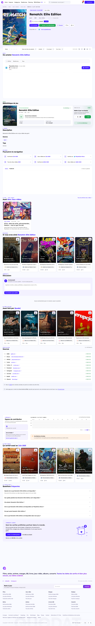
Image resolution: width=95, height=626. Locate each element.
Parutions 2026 (52, 604)
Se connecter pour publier (11, 292)
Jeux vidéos (47, 10)
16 (28, 269)
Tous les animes (29, 608)
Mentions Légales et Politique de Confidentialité (14, 617)
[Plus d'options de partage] (90, 49)
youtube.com (15, 373)
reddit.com (13, 376)
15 (60, 269)
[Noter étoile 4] (15, 49)
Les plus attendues (7, 606)
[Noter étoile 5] (17, 49)
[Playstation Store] (39, 29)
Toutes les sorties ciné (8, 598)
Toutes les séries (6, 608)
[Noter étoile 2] (11, 49)
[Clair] (88, 623)
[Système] (85, 622)
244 (43, 269)
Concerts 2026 (74, 604)
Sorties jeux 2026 (30, 594)
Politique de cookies (31, 617)
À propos (5, 615)
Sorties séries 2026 (7, 604)
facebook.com (16, 368)
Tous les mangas (52, 598)
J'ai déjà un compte (27, 534)
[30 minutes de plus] (82, 116)
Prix (27, 615)
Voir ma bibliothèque (83, 123)
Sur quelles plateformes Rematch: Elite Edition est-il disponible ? (22, 497)
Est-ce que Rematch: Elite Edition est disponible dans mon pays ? (22, 515)
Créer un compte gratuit (13, 534)
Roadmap (23, 615)
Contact (47, 615)
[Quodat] (4, 568)
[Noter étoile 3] (13, 49)
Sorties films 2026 (7, 594)
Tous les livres (51, 608)
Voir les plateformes (46, 29)
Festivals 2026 (74, 606)
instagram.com (16, 370)
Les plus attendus (7, 596)
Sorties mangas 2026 (53, 594)
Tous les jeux (29, 598)
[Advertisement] (47, 84)
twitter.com (16, 365)
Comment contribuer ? (13, 615)
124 (47, 269)
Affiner (9, 61)
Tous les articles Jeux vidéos (84, 197)
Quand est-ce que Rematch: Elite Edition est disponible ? (20, 491)
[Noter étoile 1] (9, 49)
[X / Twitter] (79, 49)
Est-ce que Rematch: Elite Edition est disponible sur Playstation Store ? (24, 506)
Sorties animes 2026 (30, 606)
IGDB (10, 384)
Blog (38, 615)
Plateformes (16, 61)
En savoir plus (61, 389)
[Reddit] (87, 49)
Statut (39, 617)
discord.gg (14, 379)
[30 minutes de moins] (75, 116)
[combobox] (59, 2)
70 (82, 269)
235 (24, 269)
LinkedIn (7, 581)
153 (79, 269)
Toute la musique (75, 598)
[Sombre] (91, 623)
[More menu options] (44, 2)
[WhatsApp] (84, 49)
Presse (42, 615)
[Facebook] (82, 49)
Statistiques (33, 615)
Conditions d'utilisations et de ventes (71, 615)
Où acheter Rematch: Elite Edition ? (14, 502)
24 (64, 269)
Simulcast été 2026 (30, 604)
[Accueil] (2, 2)
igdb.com (13, 353)
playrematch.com (16, 359)
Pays (23, 61)
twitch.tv (13, 362)
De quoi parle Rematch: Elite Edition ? (15, 511)
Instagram (13, 581)
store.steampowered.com (17, 356)
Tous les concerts (75, 608)
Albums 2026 (74, 594)
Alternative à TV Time (56, 615)
